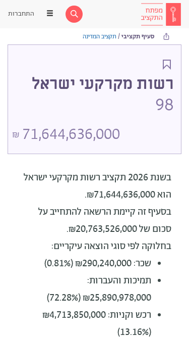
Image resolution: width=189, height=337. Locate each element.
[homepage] (161, 14)
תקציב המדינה (99, 36)
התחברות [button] (21, 14)
